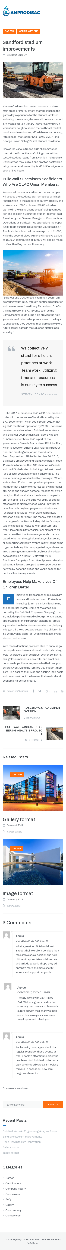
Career (9, 31)
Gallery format (19, 819)
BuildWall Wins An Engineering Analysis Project (31, 1131)
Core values (12, 1194)
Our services (13, 1215)
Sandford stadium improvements (22, 1136)
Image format (18, 893)
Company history (15, 1188)
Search (53, 1104)
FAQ (8, 1199)
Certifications (28, 31)
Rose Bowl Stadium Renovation (22, 1142)
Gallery (17, 774)
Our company (13, 1210)
